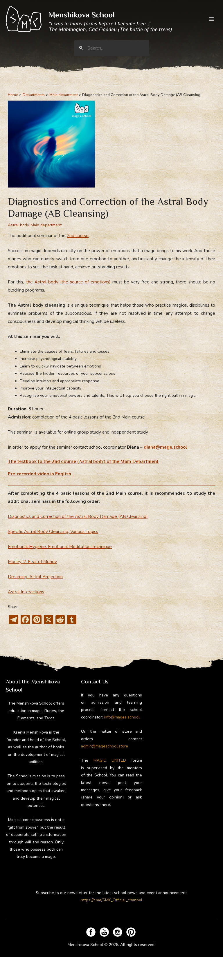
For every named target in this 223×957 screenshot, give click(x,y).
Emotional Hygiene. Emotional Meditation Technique (60, 547)
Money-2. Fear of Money (32, 562)
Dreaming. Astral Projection (35, 577)
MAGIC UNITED (109, 760)
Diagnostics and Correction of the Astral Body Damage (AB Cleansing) (78, 516)
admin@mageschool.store (104, 746)
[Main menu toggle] (211, 19)
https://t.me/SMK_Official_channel (111, 900)
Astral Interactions (26, 592)
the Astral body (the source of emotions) (68, 282)
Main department (46, 225)
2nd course (78, 236)
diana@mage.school (166, 447)
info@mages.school (122, 717)
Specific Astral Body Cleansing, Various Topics (53, 531)
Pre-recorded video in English (39, 474)
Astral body (18, 225)
